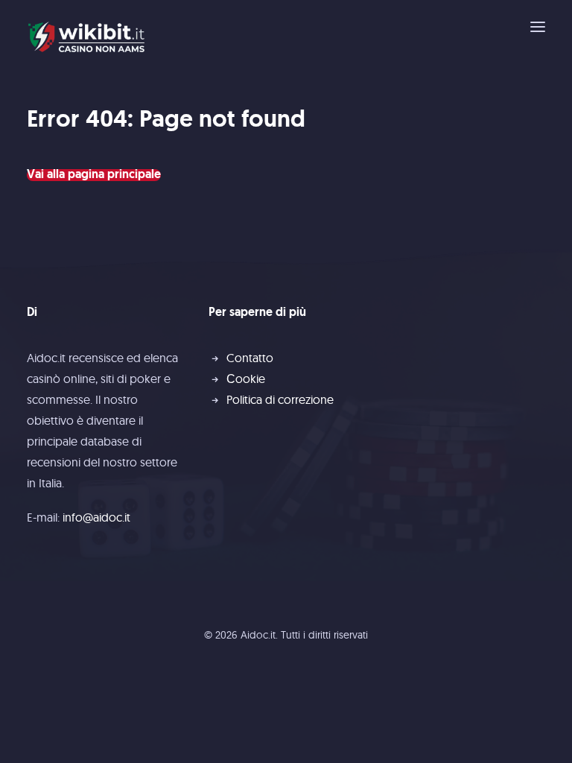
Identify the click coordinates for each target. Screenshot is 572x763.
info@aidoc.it (96, 517)
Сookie (245, 378)
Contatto (249, 357)
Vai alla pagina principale (94, 175)
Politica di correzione (280, 399)
